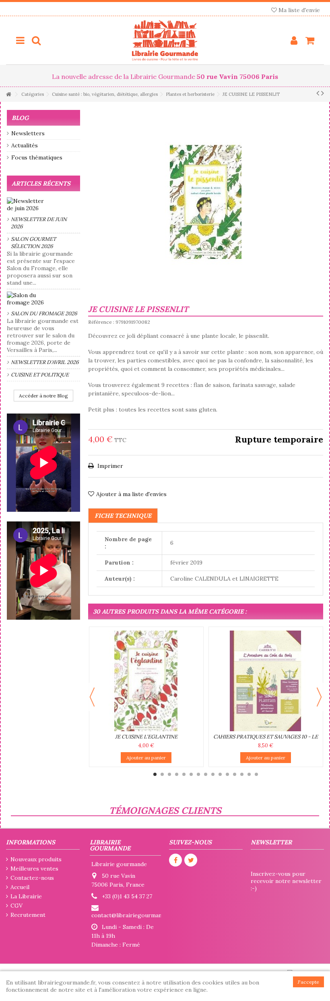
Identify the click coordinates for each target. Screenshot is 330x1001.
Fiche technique (123, 515)
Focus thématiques (36, 157)
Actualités (24, 145)
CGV (16, 905)
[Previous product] (317, 93)
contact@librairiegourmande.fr (132, 915)
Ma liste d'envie (298, 10)
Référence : (101, 322)
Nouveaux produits (36, 859)
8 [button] (205, 774)
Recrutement (27, 914)
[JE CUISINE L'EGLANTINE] (146, 681)
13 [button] (241, 774)
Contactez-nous (32, 877)
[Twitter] (190, 860)
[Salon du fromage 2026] (43, 299)
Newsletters (28, 133)
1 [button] (155, 774)
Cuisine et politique (40, 374)
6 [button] (191, 774)
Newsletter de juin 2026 (39, 223)
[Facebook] (175, 860)
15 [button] (256, 774)
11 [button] (227, 774)
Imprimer (109, 465)
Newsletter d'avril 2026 (45, 362)
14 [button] (249, 774)
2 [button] (162, 774)
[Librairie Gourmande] (165, 40)
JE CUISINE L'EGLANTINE (146, 736)
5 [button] (184, 774)
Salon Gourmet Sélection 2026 (33, 243)
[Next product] (322, 93)
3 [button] (169, 774)
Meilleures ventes (34, 868)
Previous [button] (92, 697)
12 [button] (234, 774)
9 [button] (212, 774)
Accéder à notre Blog (43, 396)
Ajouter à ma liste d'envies (131, 494)
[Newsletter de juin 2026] (43, 204)
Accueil (19, 887)
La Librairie (26, 896)
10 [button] (220, 774)
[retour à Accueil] (8, 94)
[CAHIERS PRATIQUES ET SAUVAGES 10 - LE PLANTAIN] (265, 681)
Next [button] (319, 697)
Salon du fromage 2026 (44, 313)
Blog (20, 118)
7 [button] (198, 774)
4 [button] (176, 774)
